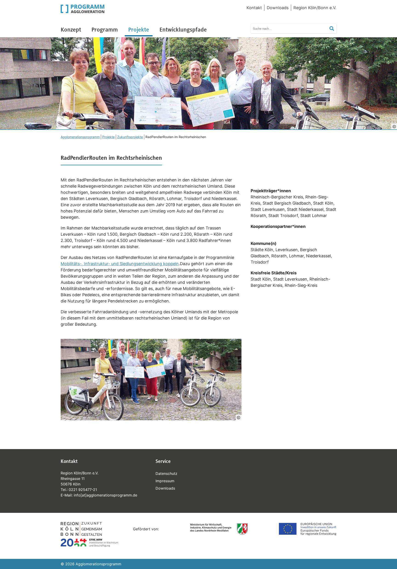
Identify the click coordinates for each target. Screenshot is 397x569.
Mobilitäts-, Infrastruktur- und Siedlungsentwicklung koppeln (120, 263)
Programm (104, 29)
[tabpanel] (198, 83)
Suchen (334, 28)
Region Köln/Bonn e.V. (314, 7)
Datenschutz (166, 473)
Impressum (165, 481)
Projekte (138, 29)
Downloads (278, 7)
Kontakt (254, 7)
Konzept (71, 29)
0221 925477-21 (83, 489)
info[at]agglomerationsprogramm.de (105, 495)
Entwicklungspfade (183, 29)
